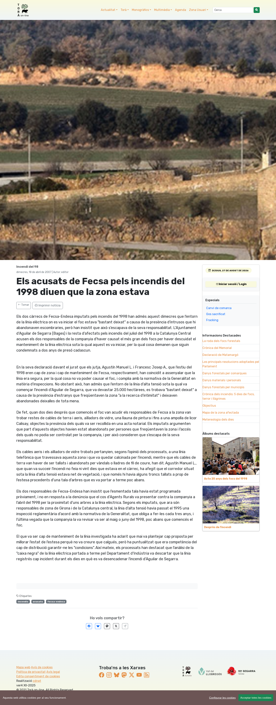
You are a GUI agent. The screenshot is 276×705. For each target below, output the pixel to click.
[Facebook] (89, 626)
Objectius (209, 405)
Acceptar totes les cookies (255, 697)
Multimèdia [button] (162, 10)
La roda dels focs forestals (221, 341)
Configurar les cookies (222, 697)
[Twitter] (116, 626)
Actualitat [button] (108, 10)
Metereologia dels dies (218, 419)
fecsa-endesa (56, 601)
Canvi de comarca (219, 308)
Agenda (180, 10)
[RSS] (146, 675)
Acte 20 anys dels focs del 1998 (225, 478)
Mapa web (23, 667)
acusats (38, 601)
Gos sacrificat (215, 314)
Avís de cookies (42, 667)
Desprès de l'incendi (217, 527)
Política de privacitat (31, 672)
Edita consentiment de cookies (38, 676)
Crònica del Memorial (217, 348)
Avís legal (53, 672)
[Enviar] (125, 626)
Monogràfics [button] (140, 10)
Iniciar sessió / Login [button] (232, 284)
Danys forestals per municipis (223, 387)
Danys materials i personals (221, 380)
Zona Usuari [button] (197, 10)
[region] (138, 697)
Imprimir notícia (49, 305)
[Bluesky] (98, 626)
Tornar (25, 304)
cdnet (37, 681)
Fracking (212, 320)
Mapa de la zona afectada (220, 412)
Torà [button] (124, 10)
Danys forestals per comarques (224, 373)
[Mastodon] (107, 626)
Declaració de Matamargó (220, 355)
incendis (23, 601)
